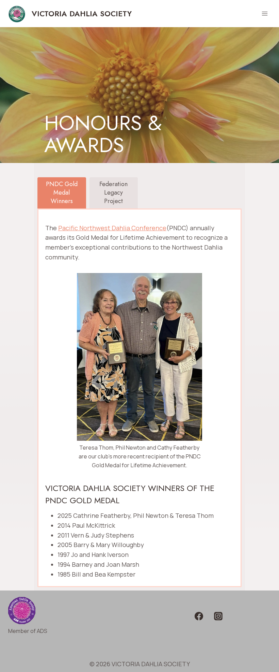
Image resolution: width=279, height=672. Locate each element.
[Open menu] (264, 13)
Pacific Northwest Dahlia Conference (112, 228)
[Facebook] (198, 616)
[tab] (61, 192)
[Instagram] (218, 616)
